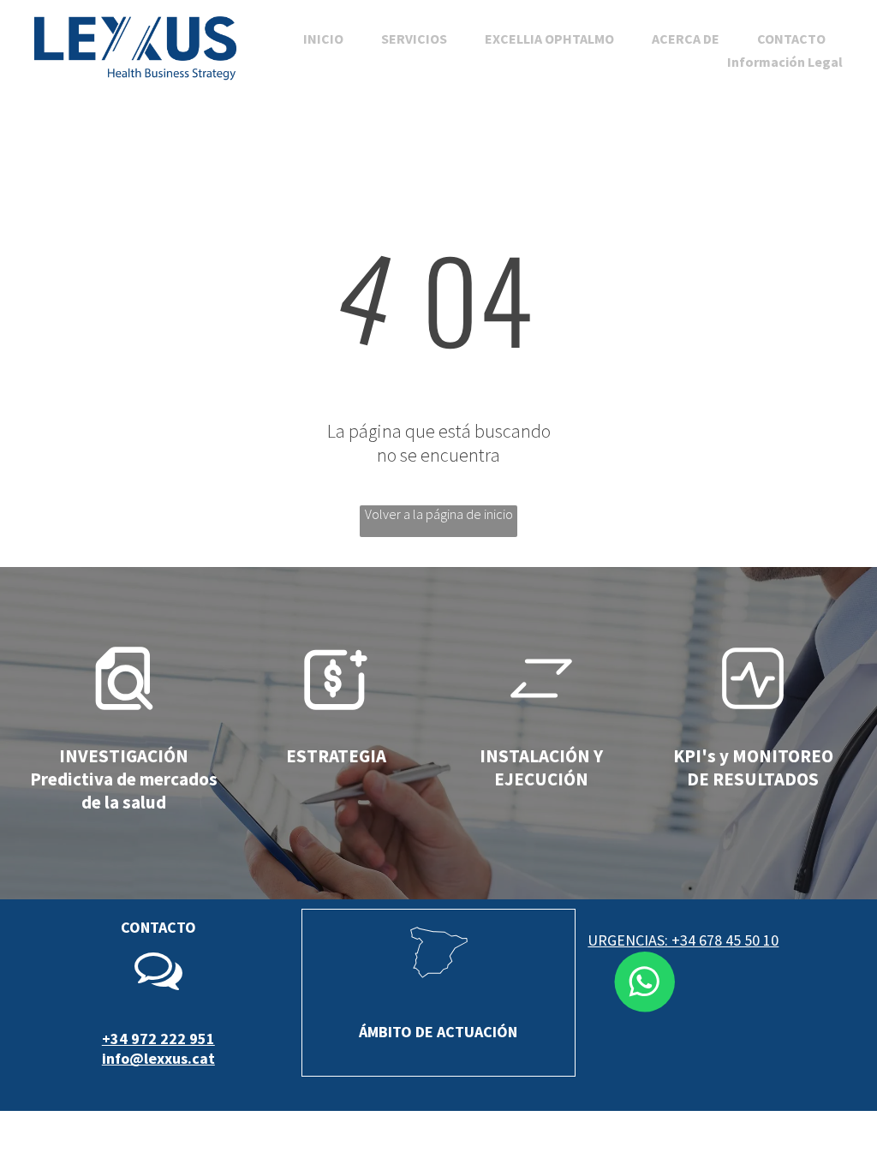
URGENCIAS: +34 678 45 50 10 (683, 940)
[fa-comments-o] (158, 988)
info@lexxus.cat (158, 1058)
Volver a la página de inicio (439, 513)
